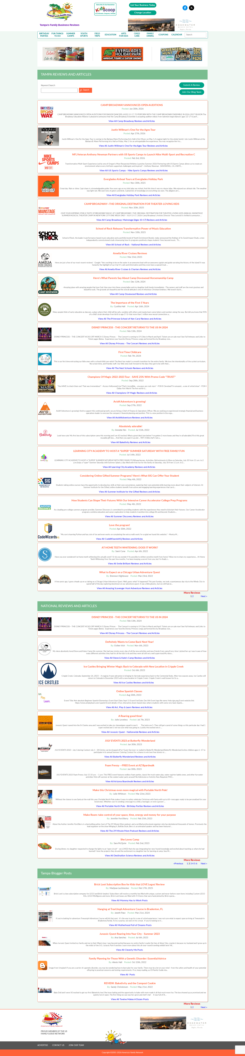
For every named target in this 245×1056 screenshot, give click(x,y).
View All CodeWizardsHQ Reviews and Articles (119, 539)
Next (203, 596)
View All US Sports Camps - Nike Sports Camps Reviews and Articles (134, 170)
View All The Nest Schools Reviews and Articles (129, 368)
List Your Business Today (142, 5)
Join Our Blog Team (191, 92)
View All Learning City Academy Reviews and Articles (129, 467)
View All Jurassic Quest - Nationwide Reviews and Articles (130, 732)
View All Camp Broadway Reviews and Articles (132, 121)
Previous (179, 863)
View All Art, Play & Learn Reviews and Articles (129, 707)
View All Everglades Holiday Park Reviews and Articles (133, 195)
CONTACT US (58, 1045)
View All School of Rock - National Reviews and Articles (133, 245)
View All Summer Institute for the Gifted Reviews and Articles (129, 492)
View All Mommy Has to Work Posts (129, 900)
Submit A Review (191, 85)
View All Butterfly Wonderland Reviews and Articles (130, 757)
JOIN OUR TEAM (76, 1045)
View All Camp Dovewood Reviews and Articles (133, 294)
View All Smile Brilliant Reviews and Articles (130, 564)
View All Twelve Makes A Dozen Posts (130, 999)
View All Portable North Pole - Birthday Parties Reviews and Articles (130, 806)
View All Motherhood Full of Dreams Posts (130, 925)
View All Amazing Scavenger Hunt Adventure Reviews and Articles (129, 588)
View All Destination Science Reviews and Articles (130, 855)
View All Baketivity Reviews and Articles (130, 442)
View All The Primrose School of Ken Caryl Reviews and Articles (129, 319)
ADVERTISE (42, 1045)
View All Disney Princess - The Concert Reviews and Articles (130, 343)
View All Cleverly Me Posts (129, 950)
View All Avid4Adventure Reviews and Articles (130, 418)
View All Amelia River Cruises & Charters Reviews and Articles (130, 269)
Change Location (142, 13)
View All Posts (127, 974)
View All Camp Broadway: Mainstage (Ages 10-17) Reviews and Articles (131, 220)
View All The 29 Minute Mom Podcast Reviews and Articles (129, 831)
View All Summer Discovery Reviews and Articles (129, 516)
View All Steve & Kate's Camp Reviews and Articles (129, 658)
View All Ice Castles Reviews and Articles (133, 683)
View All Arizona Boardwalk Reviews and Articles (129, 781)
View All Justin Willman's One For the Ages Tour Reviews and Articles (133, 146)
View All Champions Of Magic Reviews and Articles (131, 393)
